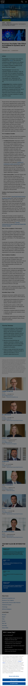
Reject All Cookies (14, 679)
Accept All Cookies (14, 683)
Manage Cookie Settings (14, 676)
